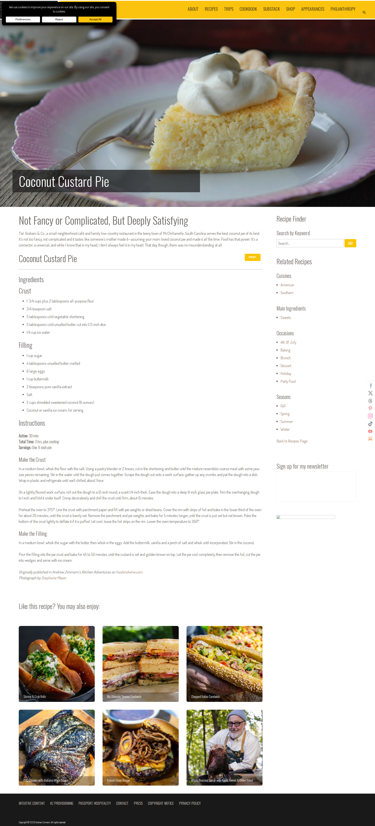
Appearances (312, 8)
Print (253, 257)
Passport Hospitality (95, 803)
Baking (285, 349)
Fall (283, 405)
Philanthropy (342, 8)
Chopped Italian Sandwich (224, 664)
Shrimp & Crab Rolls (57, 664)
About (193, 8)
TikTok (370, 424)
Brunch (285, 357)
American (287, 284)
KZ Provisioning (61, 803)
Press (138, 803)
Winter (285, 429)
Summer (286, 421)
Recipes (211, 8)
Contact (122, 803)
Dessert (285, 365)
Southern (286, 292)
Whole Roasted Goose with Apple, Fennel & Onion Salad (224, 748)
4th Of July (288, 342)
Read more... (187, 113)
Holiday (285, 373)
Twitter (370, 393)
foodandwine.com (129, 571)
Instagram (370, 416)
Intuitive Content (32, 803)
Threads (370, 401)
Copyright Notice (161, 803)
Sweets (285, 317)
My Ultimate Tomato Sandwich (141, 664)
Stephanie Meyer (53, 577)
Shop (290, 8)
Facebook (370, 386)
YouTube (370, 431)
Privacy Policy (190, 803)
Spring (285, 413)
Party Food (288, 381)
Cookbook (248, 8)
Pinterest (370, 408)
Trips (228, 8)
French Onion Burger (141, 748)
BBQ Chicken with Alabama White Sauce (57, 748)
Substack (271, 8)
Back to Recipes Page (292, 440)
